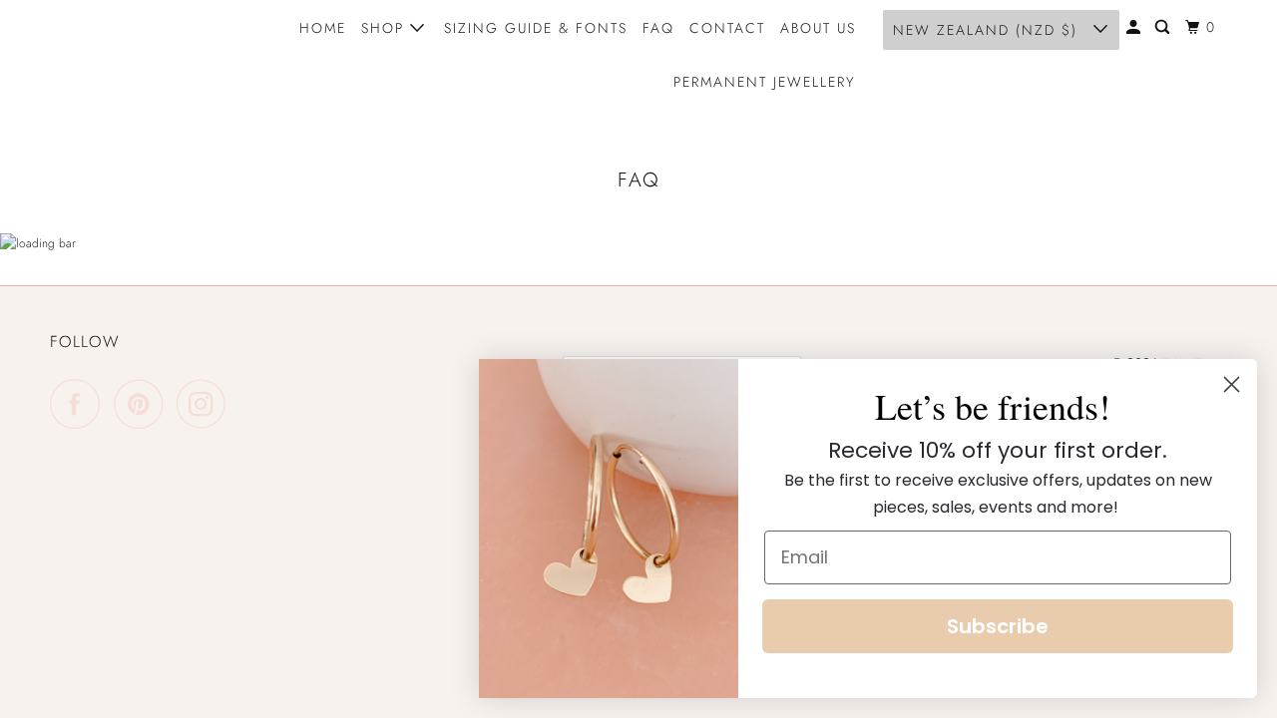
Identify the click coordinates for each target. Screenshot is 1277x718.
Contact (727, 28)
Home (322, 28)
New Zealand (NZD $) (988, 30)
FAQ (658, 28)
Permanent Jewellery (764, 82)
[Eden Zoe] (139, 55)
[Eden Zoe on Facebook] (80, 404)
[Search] (1164, 27)
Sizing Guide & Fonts (536, 28)
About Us (818, 28)
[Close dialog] (1231, 384)
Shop (385, 28)
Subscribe (998, 626)
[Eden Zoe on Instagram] (206, 404)
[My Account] (1135, 27)
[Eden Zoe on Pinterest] (143, 404)
